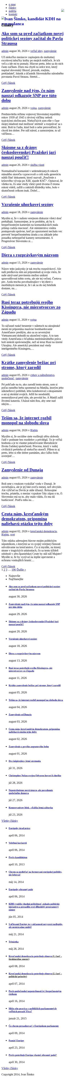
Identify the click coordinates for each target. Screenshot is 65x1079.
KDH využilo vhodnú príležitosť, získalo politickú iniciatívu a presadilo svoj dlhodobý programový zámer (34, 906)
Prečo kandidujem (18, 857)
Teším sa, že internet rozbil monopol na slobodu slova (26, 420)
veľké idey (36, 51)
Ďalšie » (21, 569)
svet (12, 534)
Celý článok (8, 82)
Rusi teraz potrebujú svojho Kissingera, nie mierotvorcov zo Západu (30, 307)
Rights (34, 430)
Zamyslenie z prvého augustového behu (29, 746)
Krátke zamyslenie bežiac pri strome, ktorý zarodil (28, 365)
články (12, 7)
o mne (12, 4)
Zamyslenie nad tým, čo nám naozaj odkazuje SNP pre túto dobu (29, 95)
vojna (33, 108)
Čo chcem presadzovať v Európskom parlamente (34, 1026)
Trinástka (14, 941)
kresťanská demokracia (43, 531)
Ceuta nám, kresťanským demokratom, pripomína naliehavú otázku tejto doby (27, 518)
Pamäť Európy (16, 1040)
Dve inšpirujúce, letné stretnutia (25, 761)
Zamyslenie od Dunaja (22, 469)
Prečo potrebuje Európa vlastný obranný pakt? (33, 1055)
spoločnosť (7, 378)
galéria (12, 10)
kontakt (13, 14)
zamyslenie (50, 51)
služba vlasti (37, 164)
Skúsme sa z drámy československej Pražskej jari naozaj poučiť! (28, 152)
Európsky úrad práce (19, 828)
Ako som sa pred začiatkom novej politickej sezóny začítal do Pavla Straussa (32, 38)
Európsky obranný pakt (21, 889)
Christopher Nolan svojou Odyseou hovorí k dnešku (35, 775)
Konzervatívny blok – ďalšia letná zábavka (31, 807)
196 (14, 569)
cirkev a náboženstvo (42, 375)
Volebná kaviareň (18, 842)
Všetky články (9, 820)
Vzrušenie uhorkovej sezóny (27, 204)
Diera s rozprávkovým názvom (29, 255)
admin (4, 51)
